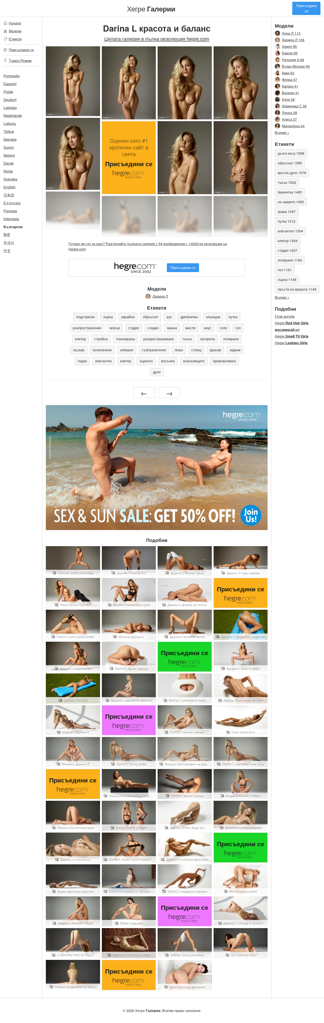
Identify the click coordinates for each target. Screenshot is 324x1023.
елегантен (103, 360)
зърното (146, 360)
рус (169, 316)
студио (133, 327)
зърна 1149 (287, 279)
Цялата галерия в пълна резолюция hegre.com (156, 38)
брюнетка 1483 (290, 192)
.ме (287, 329)
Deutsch (10, 99)
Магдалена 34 (293, 125)
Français (10, 210)
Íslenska (10, 139)
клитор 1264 (288, 240)
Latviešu (10, 107)
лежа (179, 349)
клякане (126, 349)
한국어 (9, 242)
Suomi (9, 147)
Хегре (151, 8)
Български (13, 226)
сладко (153, 327)
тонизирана (125, 338)
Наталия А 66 (293, 59)
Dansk (9, 163)
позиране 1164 (290, 260)
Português (12, 75)
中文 (7, 250)
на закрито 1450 (291, 201)
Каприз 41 (290, 86)
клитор (80, 338)
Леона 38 (289, 112)
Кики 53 (288, 72)
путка (233, 316)
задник (234, 349)
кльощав (213, 316)
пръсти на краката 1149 (297, 289)
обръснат (150, 316)
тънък (187, 338)
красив (215, 349)
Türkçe (9, 131)
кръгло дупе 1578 (292, 172)
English (9, 187)
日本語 (9, 194)
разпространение (87, 327)
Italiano (9, 155)
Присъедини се (306, 8)
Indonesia (11, 218)
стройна (101, 338)
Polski (8, 91)
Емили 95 (290, 53)
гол (238, 327)
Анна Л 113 (291, 33)
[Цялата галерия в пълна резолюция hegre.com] (73, 210)
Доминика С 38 (294, 106)
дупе (157, 371)
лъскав (78, 349)
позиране (231, 338)
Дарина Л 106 (293, 39)
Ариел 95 (289, 46)
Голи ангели (284, 316)
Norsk (8, 171)
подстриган (85, 316)
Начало (15, 23)
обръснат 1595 (290, 162)
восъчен (168, 360)
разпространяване (158, 338)
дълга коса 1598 (291, 153)
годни (82, 360)
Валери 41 (290, 92)
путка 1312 (286, 221)
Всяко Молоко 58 (296, 66)
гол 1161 (285, 269)
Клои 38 (288, 99)
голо (223, 327)
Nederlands (13, 115)
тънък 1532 (287, 182)
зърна (108, 316)
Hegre (292, 322)
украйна (127, 316)
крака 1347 (287, 211)
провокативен (224, 360)
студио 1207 (287, 250)
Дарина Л (160, 296)
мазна (172, 327)
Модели (15, 31)
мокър (115, 327)
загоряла (207, 338)
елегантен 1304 (290, 230)
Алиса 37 (289, 119)
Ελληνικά (12, 202)
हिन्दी (7, 234)
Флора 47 (289, 79)
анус (207, 327)
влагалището (194, 360)
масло (190, 327)
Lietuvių (10, 123)
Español (10, 83)
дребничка (189, 316)
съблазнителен (154, 349)
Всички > (282, 132)
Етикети (15, 38)
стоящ (196, 349)
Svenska (10, 179)
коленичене (102, 349)
